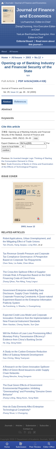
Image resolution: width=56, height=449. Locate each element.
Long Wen (32, 245)
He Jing (6, 343)
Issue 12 (14, 92)
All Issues (13, 51)
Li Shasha (20, 306)
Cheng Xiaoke (23, 324)
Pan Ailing (20, 281)
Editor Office (49, 447)
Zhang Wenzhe (10, 376)
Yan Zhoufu (8, 245)
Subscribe (44, 425)
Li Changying (22, 413)
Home (4, 57)
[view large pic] (28, 202)
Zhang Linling (9, 398)
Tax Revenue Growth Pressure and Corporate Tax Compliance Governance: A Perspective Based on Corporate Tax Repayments (26, 256)
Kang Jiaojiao (21, 245)
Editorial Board (25, 41)
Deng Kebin (16, 343)
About (4, 51)
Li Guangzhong (33, 306)
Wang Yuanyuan (22, 358)
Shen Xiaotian (9, 324)
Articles (19, 425)
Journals (9, 3)
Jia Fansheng (9, 306)
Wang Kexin (21, 398)
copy (36, 138)
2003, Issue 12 (28, 226)
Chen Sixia (8, 263)
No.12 (37, 57)
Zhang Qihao (9, 281)
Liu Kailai (18, 263)
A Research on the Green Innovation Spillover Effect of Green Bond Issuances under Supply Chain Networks (26, 370)
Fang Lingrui (31, 281)
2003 (28, 57)
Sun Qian (35, 324)
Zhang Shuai (9, 413)
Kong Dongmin (24, 376)
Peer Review (35, 447)
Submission (31, 425)
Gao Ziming (8, 358)
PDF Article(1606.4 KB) (32, 81)
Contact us (28, 429)
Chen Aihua (28, 263)
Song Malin (33, 398)
